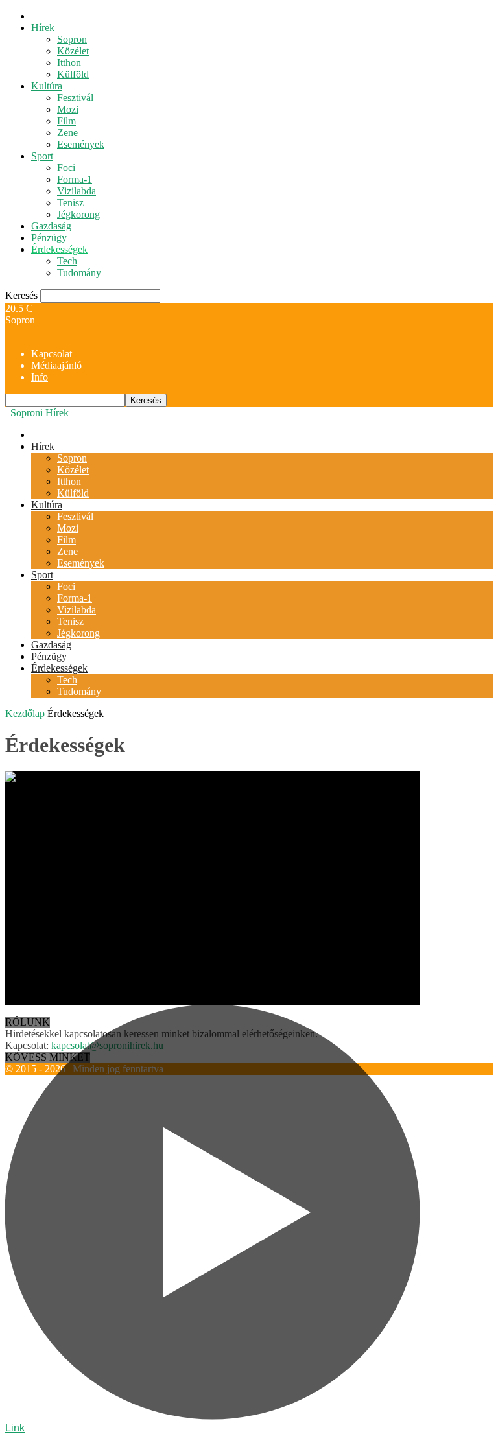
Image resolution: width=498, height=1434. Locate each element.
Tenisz (70, 202)
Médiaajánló (56, 365)
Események (80, 144)
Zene (67, 132)
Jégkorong (78, 214)
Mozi (67, 109)
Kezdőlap (25, 713)
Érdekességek (59, 249)
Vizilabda (76, 190)
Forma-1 (74, 179)
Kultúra (46, 85)
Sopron (72, 39)
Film (66, 120)
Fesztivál (75, 97)
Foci (66, 167)
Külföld (73, 74)
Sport (42, 155)
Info (39, 376)
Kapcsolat (51, 353)
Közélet (73, 50)
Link (15, 1427)
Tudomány (79, 272)
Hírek (42, 27)
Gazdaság (51, 225)
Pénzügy (49, 237)
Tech (67, 260)
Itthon (69, 62)
